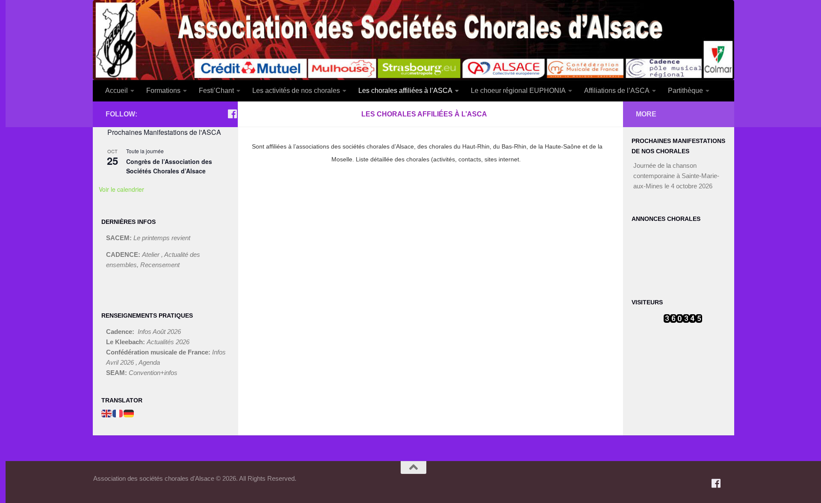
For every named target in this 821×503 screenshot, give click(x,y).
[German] (129, 413)
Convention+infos (153, 372)
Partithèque (685, 90)
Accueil (116, 90)
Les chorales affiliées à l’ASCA (405, 90)
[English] (106, 413)
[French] (118, 413)
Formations (163, 90)
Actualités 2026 (168, 341)
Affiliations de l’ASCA (617, 90)
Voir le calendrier (121, 189)
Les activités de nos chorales (296, 90)
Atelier (151, 254)
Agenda (149, 362)
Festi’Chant (216, 90)
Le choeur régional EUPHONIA (518, 90)
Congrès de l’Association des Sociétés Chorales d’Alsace (169, 166)
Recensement (160, 264)
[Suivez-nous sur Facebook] (232, 114)
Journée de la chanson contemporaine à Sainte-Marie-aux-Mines (676, 176)
